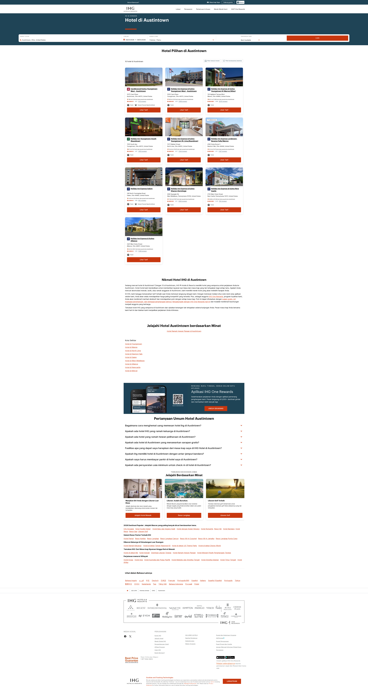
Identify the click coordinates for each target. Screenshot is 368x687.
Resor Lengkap (153, 539)
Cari (317, 38)
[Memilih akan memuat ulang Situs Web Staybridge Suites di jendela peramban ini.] (212, 616)
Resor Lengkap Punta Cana (226, 539)
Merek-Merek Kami (220, 9)
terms (212, 681)
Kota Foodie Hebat (143, 529)
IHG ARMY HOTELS (191, 635)
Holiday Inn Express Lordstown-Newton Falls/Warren (224, 140)
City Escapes (129, 529)
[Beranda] (127, 590)
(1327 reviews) (223, 151)
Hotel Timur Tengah (228, 560)
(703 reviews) (142, 101)
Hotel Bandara (229, 529)
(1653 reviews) (142, 151)
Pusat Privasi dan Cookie (224, 644)
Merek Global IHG (160, 641)
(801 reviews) (142, 200)
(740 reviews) (223, 201)
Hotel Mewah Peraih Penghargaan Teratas (214, 553)
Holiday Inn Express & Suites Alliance (142, 240)
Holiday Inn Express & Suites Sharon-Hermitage (182, 190)
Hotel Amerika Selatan (210, 560)
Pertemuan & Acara (203, 9)
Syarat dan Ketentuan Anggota (226, 635)
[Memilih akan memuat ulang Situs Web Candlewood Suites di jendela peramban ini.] (236, 616)
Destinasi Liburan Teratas (161, 553)
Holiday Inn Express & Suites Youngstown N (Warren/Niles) (223, 90)
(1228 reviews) (142, 251)
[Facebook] (125, 636)
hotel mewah (144, 553)
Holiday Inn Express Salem (142, 189)
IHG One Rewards (216, 297)
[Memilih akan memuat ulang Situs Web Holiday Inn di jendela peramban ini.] (167, 616)
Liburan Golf (143, 531)
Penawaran (188, 9)
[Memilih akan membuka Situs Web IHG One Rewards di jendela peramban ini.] (230, 623)
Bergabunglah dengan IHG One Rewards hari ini (191, 302)
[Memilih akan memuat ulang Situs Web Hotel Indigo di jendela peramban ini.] (199, 607)
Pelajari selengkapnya (225, 663)
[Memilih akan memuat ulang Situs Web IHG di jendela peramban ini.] (130, 9)
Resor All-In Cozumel (188, 539)
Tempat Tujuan (24, 36)
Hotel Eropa (128, 560)
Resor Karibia (140, 539)
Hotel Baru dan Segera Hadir (163, 529)
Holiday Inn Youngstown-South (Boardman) (143, 140)
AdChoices (219, 638)
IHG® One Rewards (238, 9)
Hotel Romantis (207, 529)
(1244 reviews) (183, 151)
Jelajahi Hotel (159, 638)
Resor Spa (133, 531)
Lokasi (178, 9)
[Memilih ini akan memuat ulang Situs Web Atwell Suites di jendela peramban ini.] (198, 616)
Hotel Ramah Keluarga (132, 546)
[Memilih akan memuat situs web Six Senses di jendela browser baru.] (131, 607)
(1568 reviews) (183, 101)
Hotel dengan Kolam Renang (188, 529)
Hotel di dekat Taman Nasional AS (156, 546)
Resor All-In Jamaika (206, 539)
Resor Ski (218, 529)
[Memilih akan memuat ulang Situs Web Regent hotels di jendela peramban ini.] (141, 607)
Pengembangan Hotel (162, 644)
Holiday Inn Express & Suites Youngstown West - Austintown (184, 90)
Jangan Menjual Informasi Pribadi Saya (228, 647)
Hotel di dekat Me (131, 553)
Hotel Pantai (129, 539)
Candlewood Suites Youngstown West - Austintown (144, 90)
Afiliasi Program (160, 647)
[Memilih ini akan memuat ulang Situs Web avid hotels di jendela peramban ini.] (188, 616)
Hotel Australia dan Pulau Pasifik (157, 560)
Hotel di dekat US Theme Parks (184, 546)
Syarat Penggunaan (222, 641)
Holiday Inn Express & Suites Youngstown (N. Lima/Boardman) (184, 140)
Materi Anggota (190, 644)
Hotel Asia (139, 560)
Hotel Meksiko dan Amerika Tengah (186, 560)
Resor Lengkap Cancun (169, 539)
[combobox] (71, 40)
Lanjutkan (232, 681)
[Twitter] (130, 636)
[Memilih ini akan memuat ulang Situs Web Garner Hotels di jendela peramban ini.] (178, 616)
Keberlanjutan (189, 641)
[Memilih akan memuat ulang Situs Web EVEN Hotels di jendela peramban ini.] (144, 616)
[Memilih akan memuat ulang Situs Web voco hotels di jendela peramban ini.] (210, 607)
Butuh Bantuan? (133, 2)
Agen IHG (158, 650)
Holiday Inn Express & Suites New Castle (225, 190)
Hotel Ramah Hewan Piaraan (184, 553)
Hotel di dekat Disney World (209, 546)
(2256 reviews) (182, 201)
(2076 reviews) (223, 101)
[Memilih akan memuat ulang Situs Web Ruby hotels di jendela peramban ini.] (219, 607)
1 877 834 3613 (147, 659)
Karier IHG (158, 635)
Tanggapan (219, 650)
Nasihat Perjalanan (191, 638)
